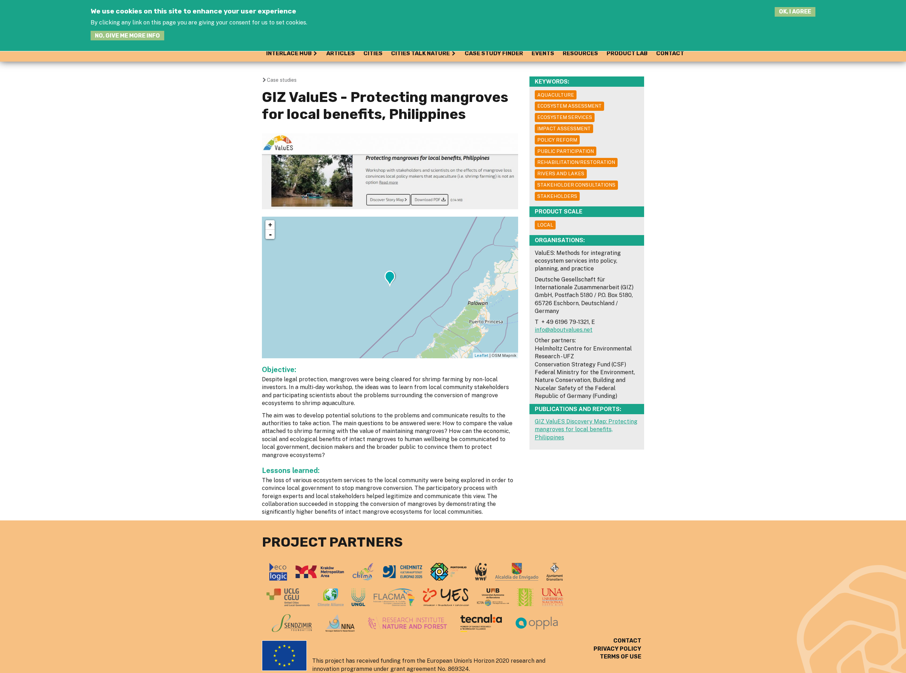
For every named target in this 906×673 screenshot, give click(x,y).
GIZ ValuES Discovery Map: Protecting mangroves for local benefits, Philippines (586, 429)
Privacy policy (617, 648)
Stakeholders (557, 196)
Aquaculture (555, 95)
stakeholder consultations (576, 185)
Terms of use (620, 656)
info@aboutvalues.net (563, 329)
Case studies (282, 80)
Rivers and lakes (560, 173)
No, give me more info (127, 35)
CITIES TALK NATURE (420, 53)
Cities (373, 53)
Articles (340, 53)
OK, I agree (795, 11)
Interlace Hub (289, 53)
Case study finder (494, 53)
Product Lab (627, 53)
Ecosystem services (564, 117)
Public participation (565, 151)
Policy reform (557, 140)
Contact (670, 53)
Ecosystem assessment (569, 106)
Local (545, 225)
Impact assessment (564, 128)
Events (543, 53)
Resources (580, 53)
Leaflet (481, 355)
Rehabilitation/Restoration (576, 162)
